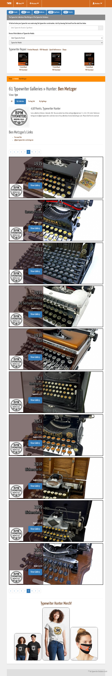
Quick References (55, 50)
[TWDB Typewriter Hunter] (28, 646)
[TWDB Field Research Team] (84, 643)
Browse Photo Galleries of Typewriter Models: (22, 33)
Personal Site (18, 137)
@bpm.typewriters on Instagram (23, 140)
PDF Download (23, 70)
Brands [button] (13, 12)
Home (10, 79)
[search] (56, 38)
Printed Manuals (32, 50)
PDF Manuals (44, 50)
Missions (34, 4)
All (11, 101)
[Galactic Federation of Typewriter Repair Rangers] (56, 634)
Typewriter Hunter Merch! (56, 603)
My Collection (20, 101)
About (20, 4)
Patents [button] (68, 12)
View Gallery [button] (35, 185)
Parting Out (31, 101)
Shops (64, 50)
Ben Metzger (22, 79)
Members (97, 4)
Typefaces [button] (54, 12)
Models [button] (26, 12)
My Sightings (43, 101)
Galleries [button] (39, 12)
